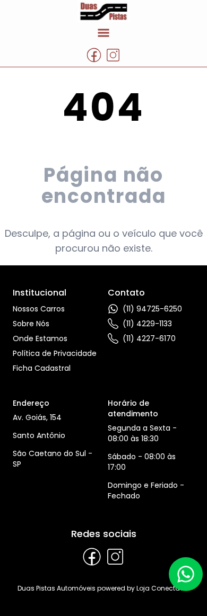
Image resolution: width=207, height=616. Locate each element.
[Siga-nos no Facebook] (93, 55)
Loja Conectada (162, 588)
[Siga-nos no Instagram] (113, 55)
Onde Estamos (40, 338)
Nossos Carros (39, 308)
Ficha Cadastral (42, 368)
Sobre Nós (31, 323)
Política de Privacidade (55, 353)
